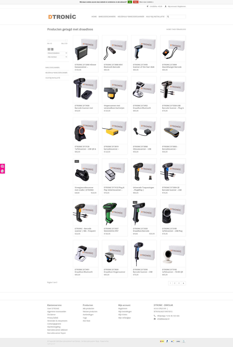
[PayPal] (167, 341)
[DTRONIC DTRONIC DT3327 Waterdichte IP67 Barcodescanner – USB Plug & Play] (114, 212)
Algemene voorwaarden (56, 311)
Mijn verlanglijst (124, 318)
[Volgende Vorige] (183, 283)
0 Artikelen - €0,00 (156, 6)
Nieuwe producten (90, 311)
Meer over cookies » (146, 2)
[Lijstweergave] (52, 49)
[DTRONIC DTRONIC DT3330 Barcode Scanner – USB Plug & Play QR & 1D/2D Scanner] (144, 253)
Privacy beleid (52, 318)
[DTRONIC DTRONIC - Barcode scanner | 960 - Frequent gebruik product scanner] (85, 212)
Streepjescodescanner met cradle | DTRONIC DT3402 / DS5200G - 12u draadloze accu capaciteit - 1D (85, 188)
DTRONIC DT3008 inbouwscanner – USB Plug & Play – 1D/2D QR (142, 147)
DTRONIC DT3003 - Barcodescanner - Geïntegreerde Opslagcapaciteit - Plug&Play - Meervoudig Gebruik (172, 147)
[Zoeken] (168, 17)
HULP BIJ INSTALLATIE (155, 16)
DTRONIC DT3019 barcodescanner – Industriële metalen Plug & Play (114, 147)
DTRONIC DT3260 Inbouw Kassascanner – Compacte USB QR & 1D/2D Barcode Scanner (85, 65)
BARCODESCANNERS (107, 16)
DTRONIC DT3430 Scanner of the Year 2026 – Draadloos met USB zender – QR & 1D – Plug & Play (143, 65)
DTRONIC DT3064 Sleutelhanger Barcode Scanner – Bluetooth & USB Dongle (171, 65)
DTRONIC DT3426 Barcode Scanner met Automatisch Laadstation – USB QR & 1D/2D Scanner (85, 106)
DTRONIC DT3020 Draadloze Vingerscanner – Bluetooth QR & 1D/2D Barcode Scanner (114, 270)
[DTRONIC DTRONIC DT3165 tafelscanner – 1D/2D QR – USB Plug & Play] (173, 253)
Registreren (122, 308)
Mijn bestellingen (125, 311)
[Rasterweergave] (49, 49)
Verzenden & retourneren (57, 321)
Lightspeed (51, 344)
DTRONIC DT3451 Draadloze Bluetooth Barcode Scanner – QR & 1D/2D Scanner (85, 270)
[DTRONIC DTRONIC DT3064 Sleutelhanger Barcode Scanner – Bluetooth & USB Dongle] (173, 48)
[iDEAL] (161, 341)
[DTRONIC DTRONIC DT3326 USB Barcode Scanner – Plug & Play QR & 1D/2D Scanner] (173, 89)
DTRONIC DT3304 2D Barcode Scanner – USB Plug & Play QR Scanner (172, 188)
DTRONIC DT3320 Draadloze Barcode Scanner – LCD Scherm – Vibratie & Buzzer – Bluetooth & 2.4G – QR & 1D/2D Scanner (143, 229)
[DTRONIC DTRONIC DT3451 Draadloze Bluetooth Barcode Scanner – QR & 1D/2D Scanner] (85, 253)
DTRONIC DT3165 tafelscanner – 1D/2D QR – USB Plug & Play (172, 270)
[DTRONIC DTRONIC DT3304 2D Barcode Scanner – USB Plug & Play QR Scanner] (173, 171)
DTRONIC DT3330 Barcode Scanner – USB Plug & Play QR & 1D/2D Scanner (142, 270)
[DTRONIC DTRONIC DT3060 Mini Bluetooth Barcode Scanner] (114, 48)
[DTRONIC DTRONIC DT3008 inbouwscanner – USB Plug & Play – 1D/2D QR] (144, 130)
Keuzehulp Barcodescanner (131, 16)
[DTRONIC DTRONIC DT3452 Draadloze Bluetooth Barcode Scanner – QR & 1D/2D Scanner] (144, 89)
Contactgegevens (54, 324)
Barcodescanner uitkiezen (57, 330)
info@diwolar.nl (163, 319)
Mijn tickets (122, 314)
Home (94, 16)
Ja (130, 2)
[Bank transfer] (178, 341)
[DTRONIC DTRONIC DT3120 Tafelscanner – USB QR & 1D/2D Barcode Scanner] (85, 130)
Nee (135, 2)
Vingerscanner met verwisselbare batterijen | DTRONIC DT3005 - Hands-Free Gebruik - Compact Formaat (114, 106)
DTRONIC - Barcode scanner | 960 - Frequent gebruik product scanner (85, 229)
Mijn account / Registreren (177, 6)
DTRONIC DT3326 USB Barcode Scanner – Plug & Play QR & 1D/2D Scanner (173, 106)
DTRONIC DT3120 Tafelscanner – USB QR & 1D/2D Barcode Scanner (85, 147)
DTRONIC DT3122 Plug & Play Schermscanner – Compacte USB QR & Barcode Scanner (114, 188)
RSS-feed (86, 321)
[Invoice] (183, 341)
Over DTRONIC (53, 308)
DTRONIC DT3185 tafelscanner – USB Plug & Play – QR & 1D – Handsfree (172, 229)
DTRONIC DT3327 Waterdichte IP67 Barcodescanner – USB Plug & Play (113, 229)
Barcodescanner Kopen (56, 333)
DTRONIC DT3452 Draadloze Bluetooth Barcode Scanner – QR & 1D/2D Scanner (143, 106)
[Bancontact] (172, 341)
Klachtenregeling (53, 327)
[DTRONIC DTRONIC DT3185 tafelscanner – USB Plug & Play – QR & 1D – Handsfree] (173, 212)
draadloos (181, 29)
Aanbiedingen (88, 314)
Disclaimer (51, 314)
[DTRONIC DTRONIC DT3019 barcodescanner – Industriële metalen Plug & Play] (114, 130)
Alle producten (88, 308)
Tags (174, 29)
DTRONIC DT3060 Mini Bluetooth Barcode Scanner (113, 65)
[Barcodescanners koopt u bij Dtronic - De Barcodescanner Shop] (63, 16)
